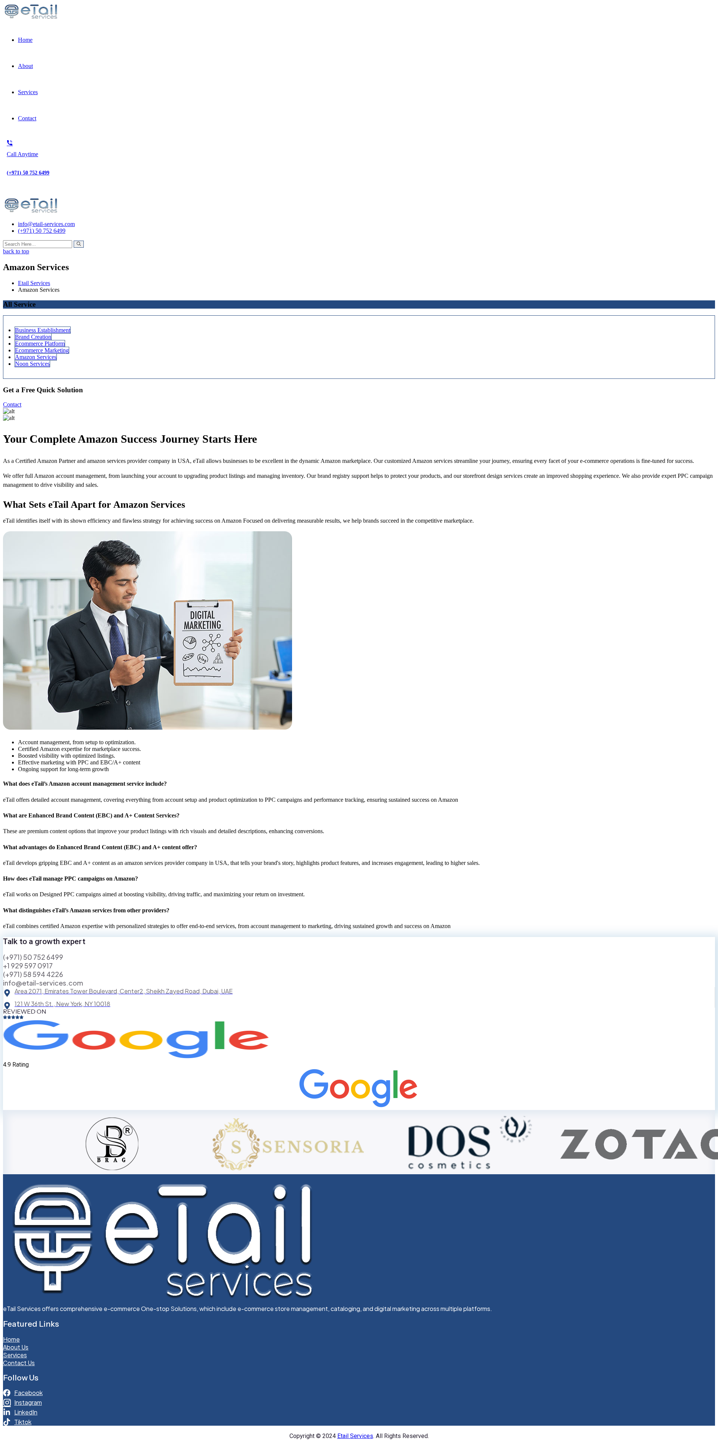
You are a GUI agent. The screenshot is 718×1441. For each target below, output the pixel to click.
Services (28, 92)
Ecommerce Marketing (42, 350)
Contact (27, 118)
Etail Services (355, 1436)
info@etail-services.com (46, 224)
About (25, 66)
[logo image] (31, 211)
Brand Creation (33, 337)
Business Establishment (42, 330)
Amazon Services (35, 357)
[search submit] (79, 244)
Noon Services (32, 364)
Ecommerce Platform (40, 343)
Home (25, 40)
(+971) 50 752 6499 (41, 231)
